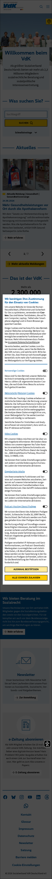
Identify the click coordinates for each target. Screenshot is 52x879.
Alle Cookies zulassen (26, 577)
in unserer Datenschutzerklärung (24, 342)
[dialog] (26, 439)
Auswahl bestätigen (26, 569)
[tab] (24, 371)
